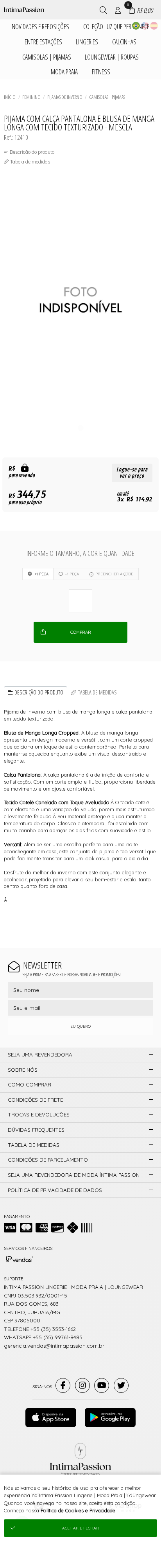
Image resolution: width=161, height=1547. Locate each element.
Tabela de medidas (97, 692)
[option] (80, 300)
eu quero (80, 1026)
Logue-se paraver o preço (131, 473)
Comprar (80, 632)
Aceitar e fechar (80, 1528)
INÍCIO (10, 96)
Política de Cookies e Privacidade (78, 1510)
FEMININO (31, 96)
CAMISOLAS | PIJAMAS (107, 96)
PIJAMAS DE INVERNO (64, 96)
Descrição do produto (38, 692)
